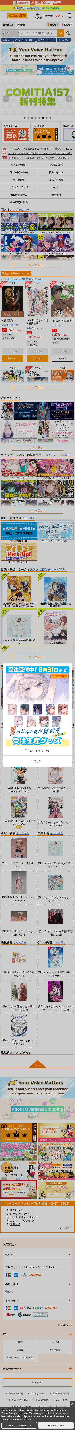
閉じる (37, 761)
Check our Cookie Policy (19, 1425)
